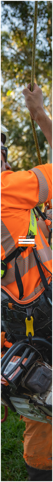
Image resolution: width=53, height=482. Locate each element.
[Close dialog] (51, 2)
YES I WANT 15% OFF (26, 245)
